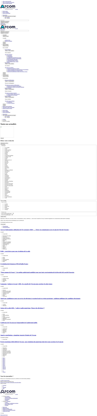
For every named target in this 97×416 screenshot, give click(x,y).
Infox (6, 168)
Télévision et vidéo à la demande (8, 107)
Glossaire (6, 405)
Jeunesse (6, 172)
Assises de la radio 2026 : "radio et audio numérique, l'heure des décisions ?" (22, 308)
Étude (6, 164)
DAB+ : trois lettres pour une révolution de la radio (15, 251)
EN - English (7, 17)
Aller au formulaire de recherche (8, 2)
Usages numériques (8, 196)
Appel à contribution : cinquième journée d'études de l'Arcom (18, 335)
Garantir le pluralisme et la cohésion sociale (15, 70)
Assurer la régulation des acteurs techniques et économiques (17, 69)
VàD (6, 197)
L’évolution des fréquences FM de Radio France (14, 264)
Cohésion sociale (8, 156)
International (7, 171)
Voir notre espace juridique (9, 101)
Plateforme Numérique (9, 181)
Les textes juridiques (10, 103)
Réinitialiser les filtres (4, 143)
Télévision (7, 195)
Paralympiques (7, 177)
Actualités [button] (4, 35)
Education (7, 162)
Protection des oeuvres (9, 183)
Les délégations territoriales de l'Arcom (14, 57)
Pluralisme (7, 182)
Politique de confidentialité (7, 409)
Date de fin (3, 214)
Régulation (7, 190)
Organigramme (10, 56)
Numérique (7, 175)
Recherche (7, 187)
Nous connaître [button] (5, 44)
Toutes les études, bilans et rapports (13, 94)
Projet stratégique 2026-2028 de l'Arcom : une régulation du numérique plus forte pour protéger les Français (31, 342)
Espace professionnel (6, 13)
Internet (6, 205)
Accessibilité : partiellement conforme (11, 403)
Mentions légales (6, 408)
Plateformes (7, 206)
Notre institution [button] (8, 49)
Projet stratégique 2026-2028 (12, 59)
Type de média (4, 201)
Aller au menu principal (7, 1)
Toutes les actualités (8, 41)
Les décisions (9, 102)
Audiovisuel (7, 151)
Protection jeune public (9, 185)
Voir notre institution (8, 54)
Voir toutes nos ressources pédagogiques (12, 85)
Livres (6, 173)
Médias (6, 174)
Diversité (6, 161)
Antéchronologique (6, 227)
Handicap (6, 166)
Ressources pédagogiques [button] (9, 80)
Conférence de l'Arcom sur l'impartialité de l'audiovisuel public (18, 322)
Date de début (4, 213)
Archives (6, 400)
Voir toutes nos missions (9, 67)
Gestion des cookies (6, 411)
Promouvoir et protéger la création (13, 68)
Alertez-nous (2, 23)
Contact (6, 402)
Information (7, 167)
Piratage (6, 180)
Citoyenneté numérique (9, 155)
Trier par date (3, 224)
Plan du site (5, 407)
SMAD (6, 193)
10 (4, 366)
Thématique (3, 145)
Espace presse (5, 11)
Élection (6, 163)
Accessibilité (7, 147)
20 (4, 367)
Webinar (6, 209)
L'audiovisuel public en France (12, 60)
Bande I (6, 153)
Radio (6, 186)
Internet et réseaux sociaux (7, 108)
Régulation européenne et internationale (14, 58)
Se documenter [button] (5, 75)
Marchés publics (8, 397)
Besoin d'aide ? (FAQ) (9, 404)
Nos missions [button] (7, 62)
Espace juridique (6, 12)
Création (6, 157)
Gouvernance (9, 55)
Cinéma (6, 154)
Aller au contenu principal (7, 3)
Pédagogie (7, 178)
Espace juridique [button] (8, 96)
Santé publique (7, 191)
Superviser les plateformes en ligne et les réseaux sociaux (17, 71)
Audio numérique (8, 149)
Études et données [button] (8, 88)
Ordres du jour (7, 40)
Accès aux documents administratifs (11, 398)
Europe (6, 165)
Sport (6, 194)
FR (9, 16)
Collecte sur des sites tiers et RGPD (9, 410)
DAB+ (6, 158)
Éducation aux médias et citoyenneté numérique (15, 87)
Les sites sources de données (12, 95)
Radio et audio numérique (7, 106)
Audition (6, 152)
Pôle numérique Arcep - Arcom (12, 61)
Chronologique (5, 226)
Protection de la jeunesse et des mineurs (14, 86)
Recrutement (7, 399)
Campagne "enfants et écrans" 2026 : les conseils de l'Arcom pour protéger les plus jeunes (26, 284)
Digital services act (8, 159)
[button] (48, 144)
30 (4, 368)
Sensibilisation (7, 192)
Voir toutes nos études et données (11, 93)
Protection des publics (9, 184)
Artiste (6, 148)
